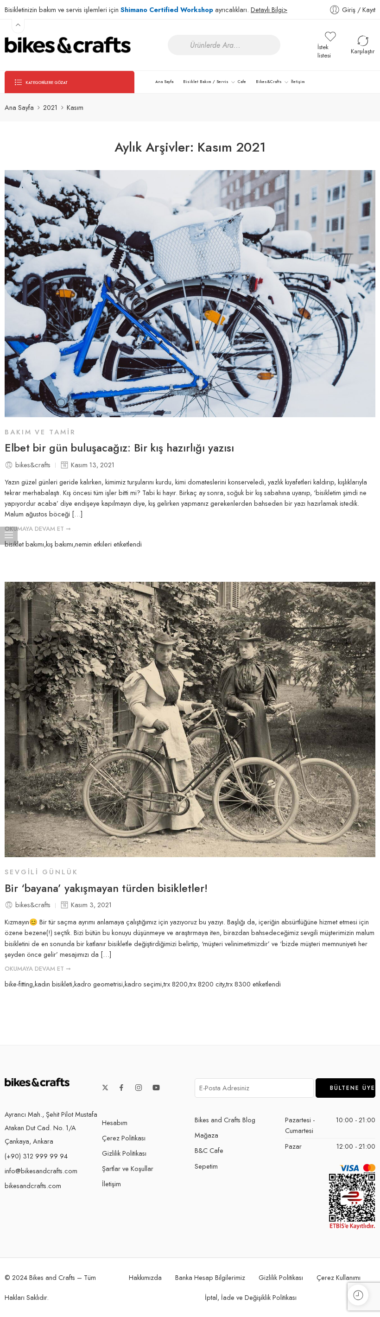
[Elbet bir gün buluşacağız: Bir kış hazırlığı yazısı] (190, 293)
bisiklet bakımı (24, 544)
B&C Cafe (209, 1150)
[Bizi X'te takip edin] (105, 1087)
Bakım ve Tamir (40, 432)
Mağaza (206, 1135)
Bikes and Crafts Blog (225, 1120)
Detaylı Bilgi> (269, 9)
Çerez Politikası (124, 1138)
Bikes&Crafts (269, 81)
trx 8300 (238, 984)
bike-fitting (19, 984)
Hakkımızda (145, 1277)
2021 (50, 107)
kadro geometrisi (98, 984)
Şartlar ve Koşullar (127, 1168)
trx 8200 (176, 984)
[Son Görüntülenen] (358, 1295)
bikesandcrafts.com (33, 1185)
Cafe (242, 81)
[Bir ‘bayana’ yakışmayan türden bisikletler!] (190, 720)
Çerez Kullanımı (339, 1277)
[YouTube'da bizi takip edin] (156, 1087)
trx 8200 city (207, 984)
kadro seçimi (143, 984)
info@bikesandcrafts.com (41, 1171)
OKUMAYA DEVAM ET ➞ (38, 528)
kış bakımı (59, 544)
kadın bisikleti (53, 984)
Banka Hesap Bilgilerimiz (210, 1277)
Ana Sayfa (164, 81)
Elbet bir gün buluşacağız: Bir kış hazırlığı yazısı (119, 448)
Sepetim (206, 1166)
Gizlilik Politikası (124, 1153)
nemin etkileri (93, 544)
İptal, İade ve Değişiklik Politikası (251, 1297)
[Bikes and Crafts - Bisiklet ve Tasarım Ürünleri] (68, 45)
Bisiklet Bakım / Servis (205, 81)
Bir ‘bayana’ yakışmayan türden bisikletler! (106, 888)
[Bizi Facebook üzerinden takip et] (121, 1087)
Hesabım (114, 1122)
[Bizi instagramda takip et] (138, 1087)
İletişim (298, 81)
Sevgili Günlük (41, 872)
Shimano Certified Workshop (166, 9)
